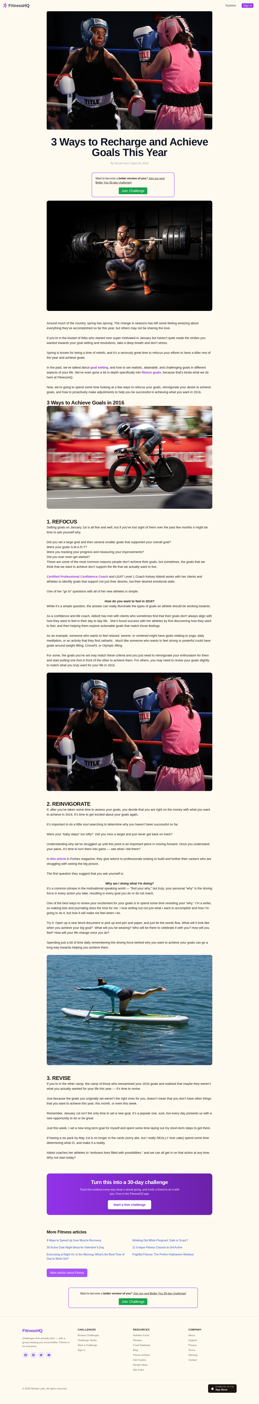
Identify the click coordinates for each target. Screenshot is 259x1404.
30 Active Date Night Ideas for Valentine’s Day (75, 1247)
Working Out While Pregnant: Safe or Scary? (160, 1240)
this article (58, 859)
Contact (192, 1359)
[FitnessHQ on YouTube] (49, 1355)
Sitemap (193, 1355)
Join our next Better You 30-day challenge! (159, 1293)
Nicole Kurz (122, 163)
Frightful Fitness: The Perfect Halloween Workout (163, 1254)
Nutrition (231, 5)
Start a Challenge (87, 1345)
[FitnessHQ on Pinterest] (33, 1355)
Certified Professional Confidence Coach (77, 576)
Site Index (138, 1369)
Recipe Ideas (140, 1364)
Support (192, 1340)
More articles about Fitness (67, 1272)
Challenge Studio (87, 1340)
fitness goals (151, 372)
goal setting (99, 367)
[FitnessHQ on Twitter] (41, 1355)
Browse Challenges (88, 1335)
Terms (191, 1350)
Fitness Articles (141, 1355)
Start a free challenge (129, 1205)
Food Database (141, 1345)
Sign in (247, 5)
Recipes (137, 1340)
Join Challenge (133, 191)
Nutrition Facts (141, 1335)
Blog (135, 1350)
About (191, 1335)
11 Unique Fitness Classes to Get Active (157, 1247)
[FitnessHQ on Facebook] (25, 1355)
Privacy (192, 1345)
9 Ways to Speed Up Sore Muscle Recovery (74, 1240)
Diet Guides (139, 1359)
